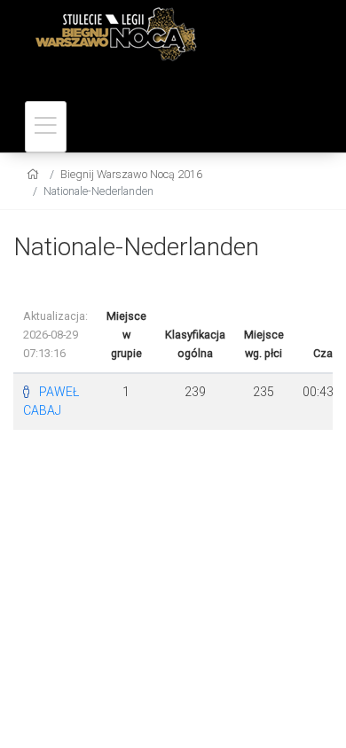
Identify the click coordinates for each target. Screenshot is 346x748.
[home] (35, 174)
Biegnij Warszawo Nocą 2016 (131, 174)
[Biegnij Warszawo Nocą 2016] (168, 33)
